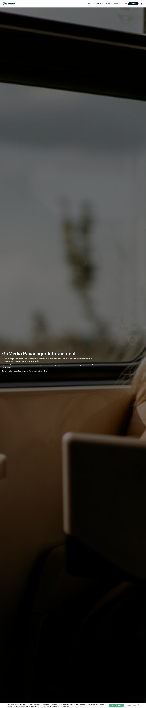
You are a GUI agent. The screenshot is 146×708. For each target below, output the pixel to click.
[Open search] (140, 3)
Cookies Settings (131, 705)
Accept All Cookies (116, 705)
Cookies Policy (65, 706)
